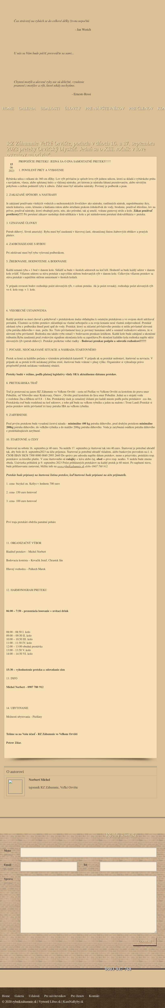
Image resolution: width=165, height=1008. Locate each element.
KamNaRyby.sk (73, 1001)
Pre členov (141, 108)
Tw (150, 752)
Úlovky (72, 108)
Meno (8, 852)
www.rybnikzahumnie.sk (70, 466)
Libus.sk (55, 1001)
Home (8, 108)
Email (8, 867)
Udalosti (50, 108)
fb (140, 752)
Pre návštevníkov (104, 108)
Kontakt (94, 996)
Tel (85, 865)
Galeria (27, 108)
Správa (8, 881)
